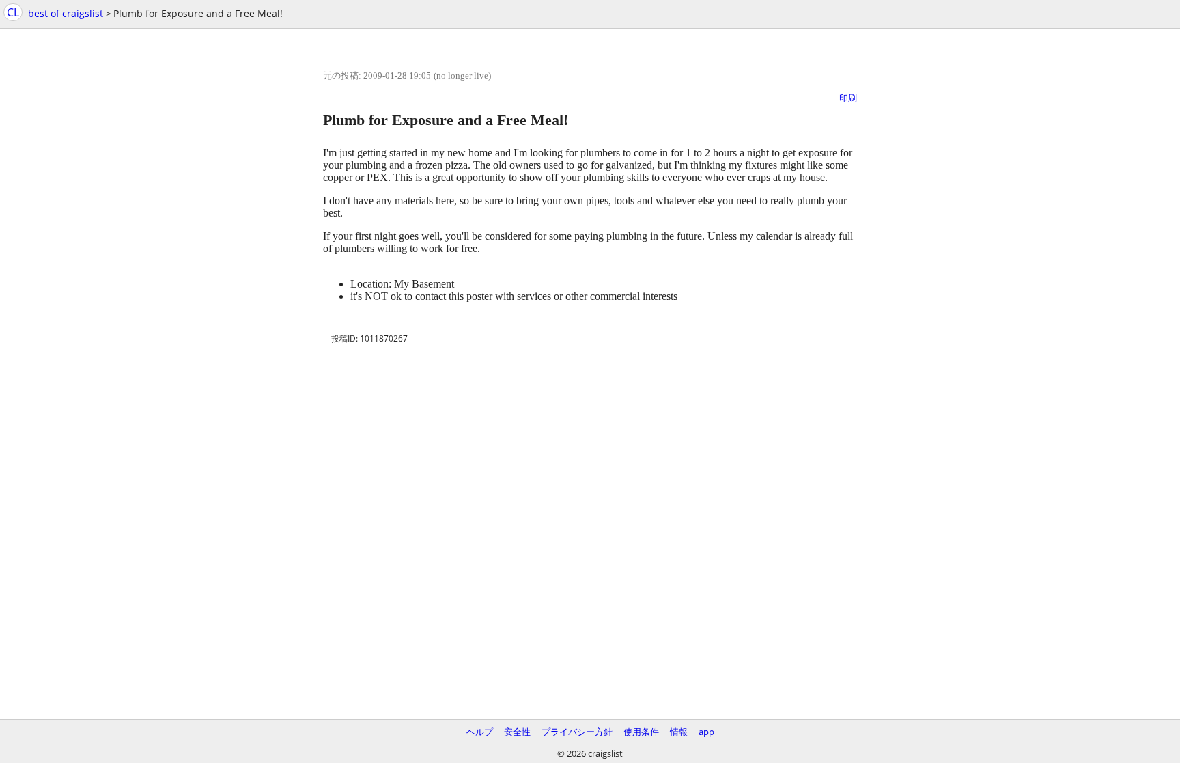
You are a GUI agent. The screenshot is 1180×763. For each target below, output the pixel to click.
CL (13, 12)
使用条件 (641, 731)
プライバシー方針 (577, 731)
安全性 (517, 731)
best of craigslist (65, 13)
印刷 (848, 98)
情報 (679, 731)
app (706, 731)
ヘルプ (479, 731)
